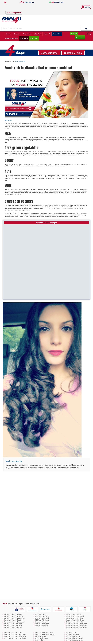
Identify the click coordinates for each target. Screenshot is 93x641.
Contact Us (47, 34)
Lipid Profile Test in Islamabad (45, 634)
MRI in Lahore (39, 640)
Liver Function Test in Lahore (13, 632)
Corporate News (49, 53)
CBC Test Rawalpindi (42, 618)
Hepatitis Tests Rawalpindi (75, 618)
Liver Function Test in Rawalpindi (15, 636)
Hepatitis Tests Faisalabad (75, 620)
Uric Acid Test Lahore (42, 622)
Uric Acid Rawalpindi (42, 626)
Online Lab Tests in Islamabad (14, 616)
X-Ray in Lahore (40, 636)
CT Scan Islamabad (72, 634)
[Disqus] (46, 503)
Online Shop (34, 38)
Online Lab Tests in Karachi (13, 628)
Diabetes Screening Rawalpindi (76, 626)
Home (8, 34)
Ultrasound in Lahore (73, 636)
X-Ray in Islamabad (41, 638)
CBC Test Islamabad (42, 616)
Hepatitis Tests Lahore (73, 614)
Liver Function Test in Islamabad (15, 634)
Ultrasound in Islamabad (74, 638)
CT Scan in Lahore (72, 632)
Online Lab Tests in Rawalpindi (14, 618)
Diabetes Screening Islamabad (76, 624)
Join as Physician (13, 13)
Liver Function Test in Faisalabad (15, 638)
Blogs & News (57, 34)
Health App (74, 33)
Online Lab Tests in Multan (13, 624)
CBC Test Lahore (40, 614)
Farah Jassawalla (20, 61)
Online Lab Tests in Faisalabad (14, 622)
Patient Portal (27, 34)
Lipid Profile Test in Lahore (44, 632)
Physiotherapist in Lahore (74, 640)
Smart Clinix (24, 38)
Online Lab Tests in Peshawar (14, 620)
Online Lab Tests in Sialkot (13, 626)
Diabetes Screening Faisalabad (76, 628)
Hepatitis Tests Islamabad (75, 616)
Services (17, 34)
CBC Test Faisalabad (42, 620)
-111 (28, 2)
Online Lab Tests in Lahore (13, 614)
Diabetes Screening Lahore (75, 622)
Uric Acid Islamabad (42, 624)
